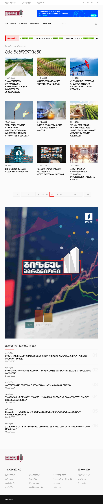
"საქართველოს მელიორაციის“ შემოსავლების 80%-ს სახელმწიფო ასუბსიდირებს (16, 86)
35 (80, 194)
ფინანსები (35, 23)
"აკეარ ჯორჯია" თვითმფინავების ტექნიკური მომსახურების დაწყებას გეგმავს (82, 174)
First (16, 194)
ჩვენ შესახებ (10, 2)
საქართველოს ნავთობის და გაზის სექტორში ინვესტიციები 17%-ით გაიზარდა (82, 85)
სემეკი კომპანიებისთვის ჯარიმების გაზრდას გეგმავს (50, 128)
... (33, 194)
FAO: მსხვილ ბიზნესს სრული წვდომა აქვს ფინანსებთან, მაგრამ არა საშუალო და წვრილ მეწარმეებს (83, 130)
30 (66, 194)
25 (42, 194)
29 (61, 194)
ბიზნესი (23, 23)
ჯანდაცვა (58, 487)
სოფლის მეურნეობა (63, 479)
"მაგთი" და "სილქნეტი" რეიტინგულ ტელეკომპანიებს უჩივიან (50, 172)
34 (75, 194)
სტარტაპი (33, 479)
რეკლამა (41, 2)
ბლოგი (57, 483)
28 (57, 194)
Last (87, 194)
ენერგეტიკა (34, 474)
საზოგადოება (60, 474)
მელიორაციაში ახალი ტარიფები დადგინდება (49, 82)
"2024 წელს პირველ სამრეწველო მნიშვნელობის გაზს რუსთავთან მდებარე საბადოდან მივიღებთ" (17, 130)
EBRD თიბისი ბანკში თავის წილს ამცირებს (16, 170)
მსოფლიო (34, 483)
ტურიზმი (47, 23)
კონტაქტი (26, 2)
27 (52, 194)
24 (38, 194)
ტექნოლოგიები (36, 487)
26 (47, 194)
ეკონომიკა (10, 23)
